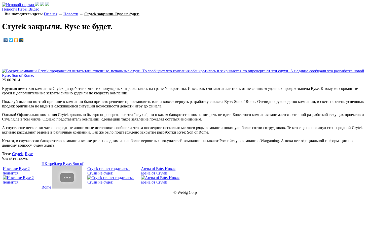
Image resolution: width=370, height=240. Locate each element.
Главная (50, 14)
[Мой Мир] (21, 40)
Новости (9, 9)
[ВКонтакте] (5, 40)
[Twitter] (11, 40)
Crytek (17, 154)
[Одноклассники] (16, 40)
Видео (33, 9)
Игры (22, 9)
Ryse (29, 154)
